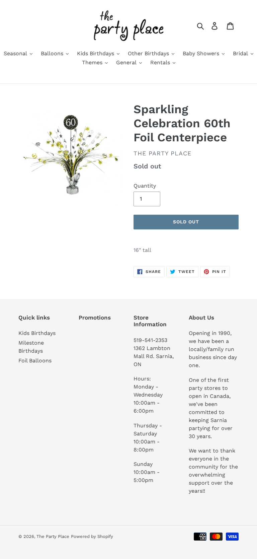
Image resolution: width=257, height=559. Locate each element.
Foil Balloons (35, 360)
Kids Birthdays (37, 333)
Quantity (145, 186)
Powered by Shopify (92, 536)
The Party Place (52, 536)
